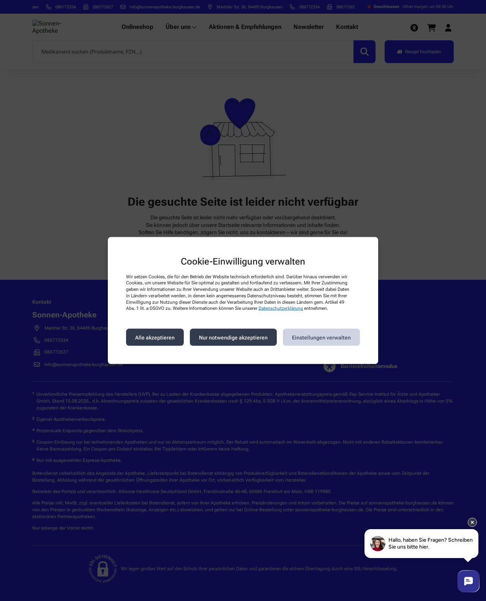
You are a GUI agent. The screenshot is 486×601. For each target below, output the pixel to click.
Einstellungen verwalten (321, 337)
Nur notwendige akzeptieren (233, 337)
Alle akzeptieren (155, 337)
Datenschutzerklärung (281, 308)
